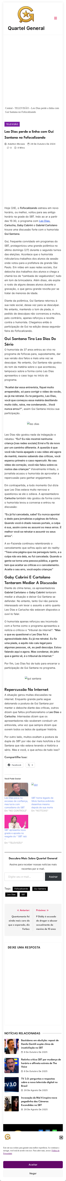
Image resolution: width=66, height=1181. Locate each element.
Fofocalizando (21, 888)
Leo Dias (44, 220)
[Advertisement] (33, 69)
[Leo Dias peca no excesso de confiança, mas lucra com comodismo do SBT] (16, 789)
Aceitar (33, 1164)
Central (8, 108)
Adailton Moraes (16, 144)
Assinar (53, 876)
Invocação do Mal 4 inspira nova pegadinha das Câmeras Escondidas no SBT (39, 1101)
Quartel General (26, 28)
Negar (33, 1173)
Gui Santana (40, 888)
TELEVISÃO (22, 108)
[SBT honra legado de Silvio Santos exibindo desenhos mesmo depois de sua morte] (43, 789)
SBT (23, 894)
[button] (61, 1137)
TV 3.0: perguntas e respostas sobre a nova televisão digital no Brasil (39, 1082)
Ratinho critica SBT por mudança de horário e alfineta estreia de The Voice (41, 1063)
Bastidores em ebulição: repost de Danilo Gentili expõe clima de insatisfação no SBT (40, 1044)
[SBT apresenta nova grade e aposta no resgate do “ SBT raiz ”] (16, 821)
